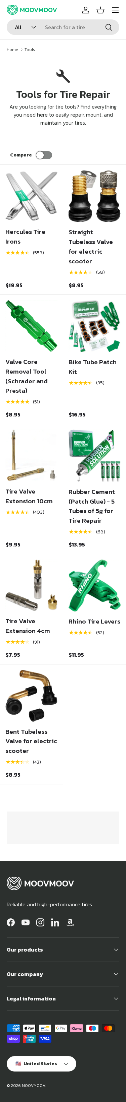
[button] (100, 10)
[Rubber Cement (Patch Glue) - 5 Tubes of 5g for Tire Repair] (95, 456)
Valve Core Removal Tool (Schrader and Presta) (26, 376)
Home (12, 50)
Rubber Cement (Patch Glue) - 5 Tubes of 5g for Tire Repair (92, 506)
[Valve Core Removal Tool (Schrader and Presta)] (31, 326)
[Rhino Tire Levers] (95, 586)
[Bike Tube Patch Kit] (95, 326)
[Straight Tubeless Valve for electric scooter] (95, 196)
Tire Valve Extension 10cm (29, 496)
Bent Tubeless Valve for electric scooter (31, 741)
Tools (30, 50)
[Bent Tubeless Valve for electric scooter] (31, 696)
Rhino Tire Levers (94, 621)
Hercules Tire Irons (25, 236)
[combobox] (63, 27)
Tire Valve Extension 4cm (27, 626)
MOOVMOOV (33, 1086)
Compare (21, 154)
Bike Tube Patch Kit (93, 367)
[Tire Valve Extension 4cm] (31, 585)
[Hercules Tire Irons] (31, 196)
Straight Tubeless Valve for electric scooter (91, 246)
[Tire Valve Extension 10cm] (31, 455)
